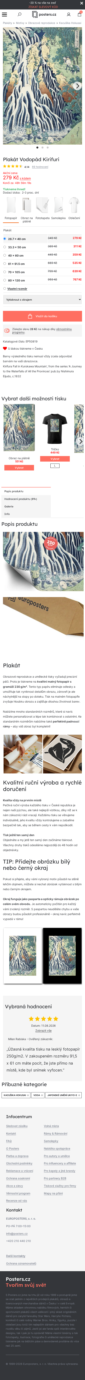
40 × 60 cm (16, 255)
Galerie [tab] (8, 506)
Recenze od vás (16, 1200)
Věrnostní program (18, 1193)
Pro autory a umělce (57, 1156)
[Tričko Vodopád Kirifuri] (55, 428)
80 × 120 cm (16, 280)
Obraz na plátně (27, 219)
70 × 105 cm (16, 272)
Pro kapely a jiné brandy (59, 1170)
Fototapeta (43, 218)
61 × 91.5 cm (16, 263)
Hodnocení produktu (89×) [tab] (20, 498)
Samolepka (58, 218)
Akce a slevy (14, 1185)
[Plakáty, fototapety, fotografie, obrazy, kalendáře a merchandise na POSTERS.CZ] (44, 14)
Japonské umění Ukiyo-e (62, 1095)
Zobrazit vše (43, 1030)
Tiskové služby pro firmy (60, 1185)
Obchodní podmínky (19, 1163)
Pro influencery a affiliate (60, 1163)
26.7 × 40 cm (17, 239)
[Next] (77, 86)
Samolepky (51, 1141)
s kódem (25, 178)
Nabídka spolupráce (57, 1148)
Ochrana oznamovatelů (21, 1263)
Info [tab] (7, 514)
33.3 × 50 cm (17, 247)
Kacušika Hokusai (15, 1095)
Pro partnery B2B (55, 1178)
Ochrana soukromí (18, 1178)
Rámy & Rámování (55, 1133)
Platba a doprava (17, 1156)
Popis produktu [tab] (13, 491)
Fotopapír (11, 218)
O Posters (12, 1148)
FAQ (9, 1141)
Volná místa (51, 1126)
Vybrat (19, 467)
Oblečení (74, 218)
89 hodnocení (40, 166)
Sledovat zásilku (16, 1126)
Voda (36, 1095)
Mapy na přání (53, 1193)
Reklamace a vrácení (19, 1170)
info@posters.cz (17, 1233)
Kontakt (11, 1133)
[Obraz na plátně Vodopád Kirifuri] (19, 429)
